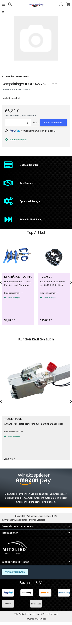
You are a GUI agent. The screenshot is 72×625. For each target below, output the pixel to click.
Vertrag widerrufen (15, 571)
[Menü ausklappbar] (3, 4)
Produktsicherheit (11, 98)
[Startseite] (3, 11)
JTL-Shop (41, 619)
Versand (31, 115)
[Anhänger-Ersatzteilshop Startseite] (35, 4)
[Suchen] (10, 4)
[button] (61, 4)
